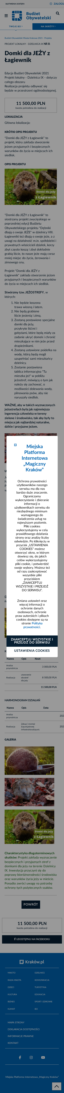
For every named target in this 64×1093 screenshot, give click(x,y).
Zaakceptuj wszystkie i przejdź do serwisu (32, 641)
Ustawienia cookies (32, 650)
